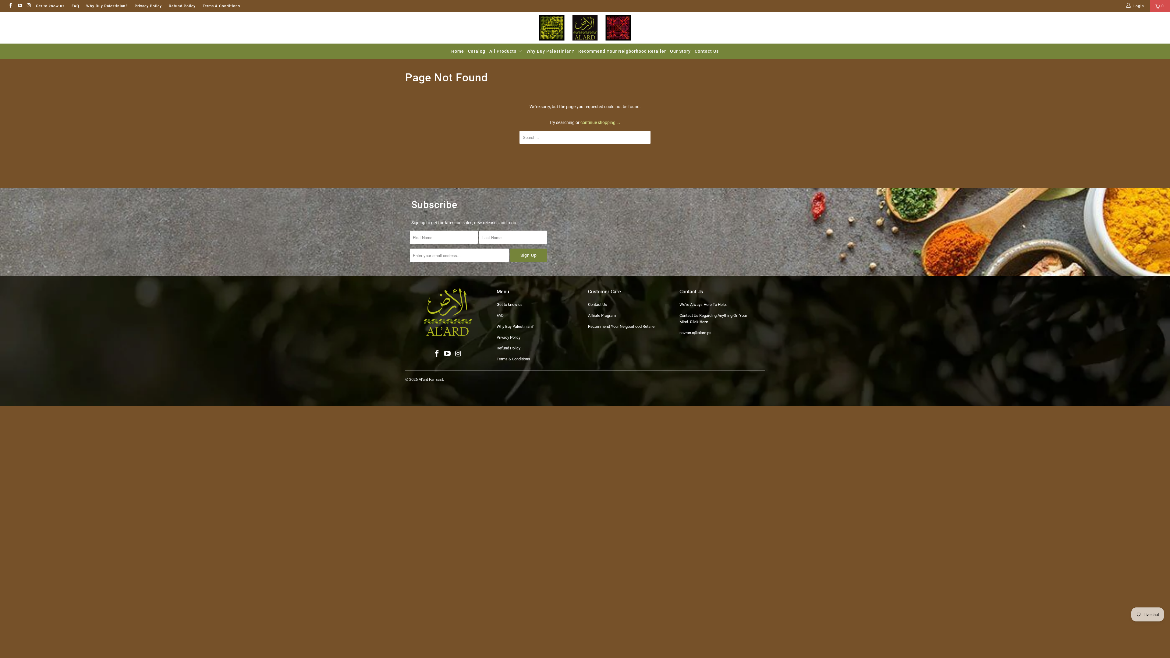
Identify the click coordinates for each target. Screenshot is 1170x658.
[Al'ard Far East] (585, 28)
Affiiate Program (602, 315)
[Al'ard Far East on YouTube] (19, 6)
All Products (503, 51)
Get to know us (50, 6)
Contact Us (707, 51)
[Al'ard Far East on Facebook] (10, 6)
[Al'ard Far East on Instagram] (28, 6)
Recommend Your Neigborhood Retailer (622, 51)
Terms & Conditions (221, 6)
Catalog (476, 51)
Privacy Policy (148, 6)
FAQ (75, 6)
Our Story (680, 51)
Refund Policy (182, 6)
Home (457, 51)
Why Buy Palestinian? (107, 6)
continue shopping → (600, 122)
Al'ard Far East (431, 379)
